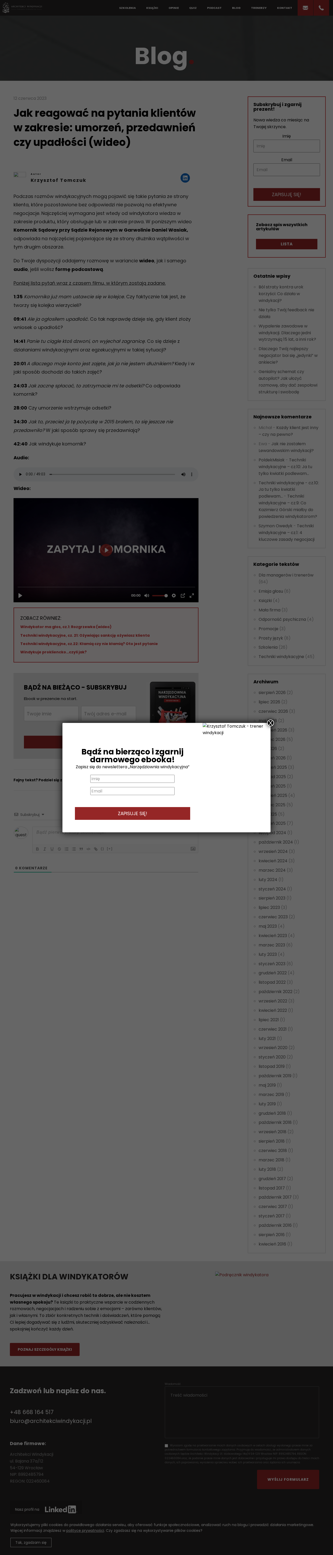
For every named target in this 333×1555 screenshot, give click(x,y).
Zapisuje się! (132, 813)
